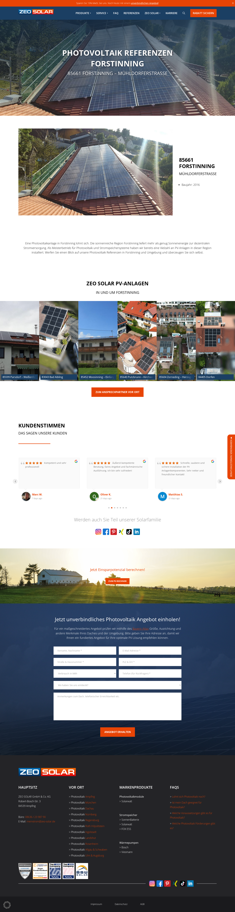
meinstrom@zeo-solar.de (41, 821)
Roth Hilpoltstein (94, 826)
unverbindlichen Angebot (144, 3)
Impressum (96, 904)
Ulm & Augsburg (94, 855)
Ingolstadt (90, 832)
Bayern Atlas (141, 629)
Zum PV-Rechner (117, 581)
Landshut (90, 838)
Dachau (89, 808)
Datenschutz (121, 904)
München (90, 802)
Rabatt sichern (203, 13)
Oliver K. (37, 494)
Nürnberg (90, 814)
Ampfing (90, 796)
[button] (7, 905)
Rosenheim (91, 844)
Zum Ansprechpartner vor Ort (117, 392)
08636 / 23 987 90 (35, 817)
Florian (173, 494)
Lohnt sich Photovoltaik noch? (188, 796)
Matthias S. (107, 494)
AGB (142, 904)
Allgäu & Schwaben (96, 849)
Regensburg (92, 820)
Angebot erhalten (117, 732)
